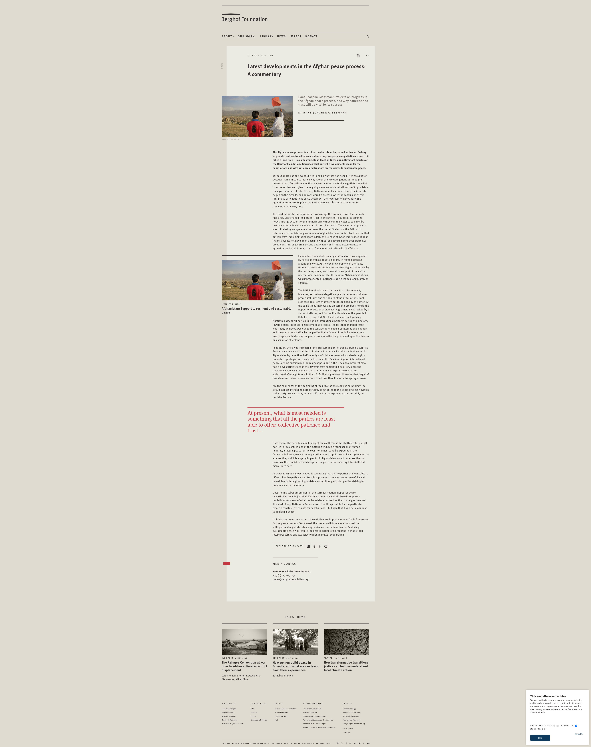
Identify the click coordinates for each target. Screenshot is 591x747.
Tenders (254, 712)
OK (540, 738)
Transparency (323, 743)
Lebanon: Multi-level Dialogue (314, 724)
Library (266, 36)
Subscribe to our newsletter (285, 709)
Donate (311, 36)
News (281, 36)
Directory (346, 732)
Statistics (567, 725)
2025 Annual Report (229, 709)
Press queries (348, 728)
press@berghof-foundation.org (290, 579)
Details (579, 734)
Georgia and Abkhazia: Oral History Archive (319, 727)
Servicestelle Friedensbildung (314, 716)
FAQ (276, 720)
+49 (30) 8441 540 (352, 716)
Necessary (542, 725)
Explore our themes (282, 716)
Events (253, 716)
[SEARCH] (368, 36)
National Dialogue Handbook (232, 724)
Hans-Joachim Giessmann (325, 112)
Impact (296, 36)
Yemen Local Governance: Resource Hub (318, 720)
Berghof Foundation (245, 18)
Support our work (281, 712)
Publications (229, 703)
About (227, 36)
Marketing (536, 729)
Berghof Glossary (228, 712)
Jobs (252, 709)
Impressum (276, 743)
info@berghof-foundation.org (354, 724)
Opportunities (259, 703)
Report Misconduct (304, 743)
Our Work (246, 36)
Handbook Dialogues (229, 720)
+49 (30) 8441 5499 (353, 720)
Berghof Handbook (229, 716)
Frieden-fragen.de (310, 712)
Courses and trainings (259, 720)
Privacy (288, 743)
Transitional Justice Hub (312, 709)
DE (367, 55)
